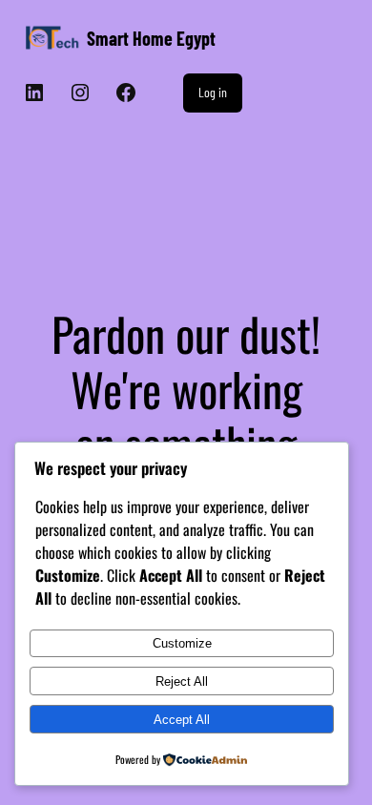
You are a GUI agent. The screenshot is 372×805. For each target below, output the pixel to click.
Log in (212, 92)
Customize (182, 643)
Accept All (182, 719)
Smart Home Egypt (151, 38)
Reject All (181, 681)
